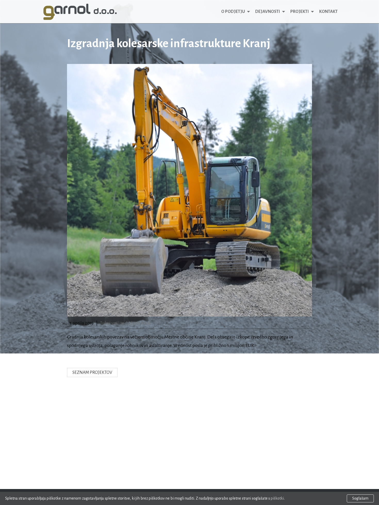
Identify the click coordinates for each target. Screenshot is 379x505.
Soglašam (360, 498)
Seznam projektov (92, 372)
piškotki (277, 498)
